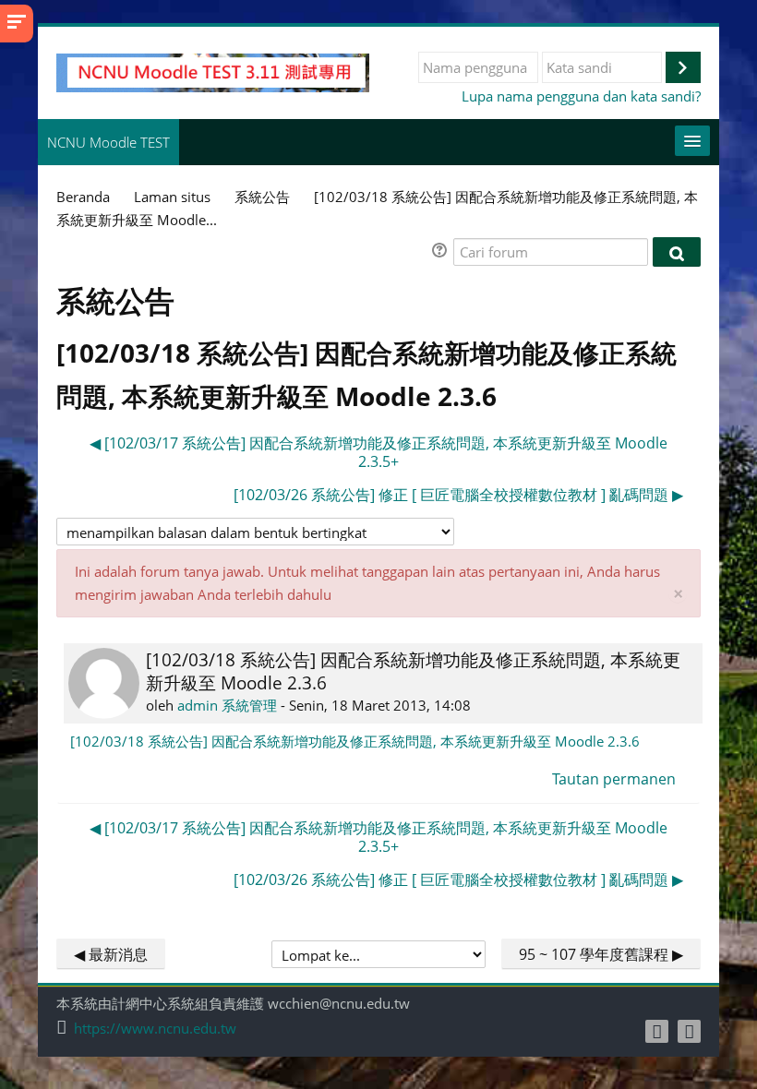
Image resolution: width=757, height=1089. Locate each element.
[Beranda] (212, 71)
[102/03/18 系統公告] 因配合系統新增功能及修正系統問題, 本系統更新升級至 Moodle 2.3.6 (355, 741)
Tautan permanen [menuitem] (614, 779)
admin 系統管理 (227, 705)
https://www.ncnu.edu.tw (155, 1028)
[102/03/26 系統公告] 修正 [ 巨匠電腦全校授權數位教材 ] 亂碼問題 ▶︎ (458, 495)
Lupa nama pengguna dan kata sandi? (581, 96)
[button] (442, 252)
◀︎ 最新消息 (111, 954)
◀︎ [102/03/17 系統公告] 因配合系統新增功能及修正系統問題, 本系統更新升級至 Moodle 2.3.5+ (378, 452)
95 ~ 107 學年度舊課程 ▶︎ (601, 954)
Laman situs (172, 196)
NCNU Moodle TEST (108, 142)
